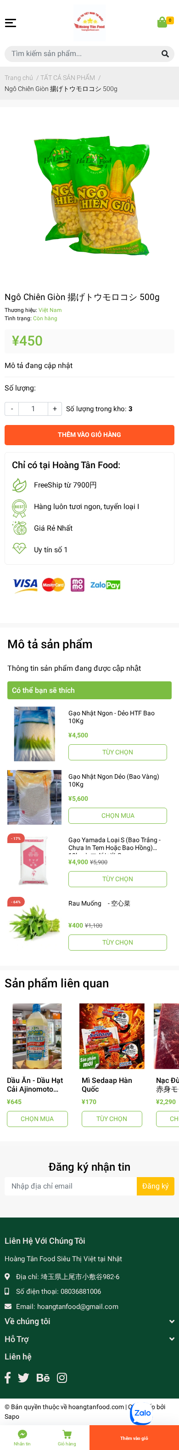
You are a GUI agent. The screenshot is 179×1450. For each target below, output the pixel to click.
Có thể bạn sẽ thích (43, 690)
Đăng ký (155, 1186)
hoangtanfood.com (96, 1406)
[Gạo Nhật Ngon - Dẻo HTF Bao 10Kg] (34, 734)
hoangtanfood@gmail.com (77, 1307)
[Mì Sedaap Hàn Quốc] (112, 1036)
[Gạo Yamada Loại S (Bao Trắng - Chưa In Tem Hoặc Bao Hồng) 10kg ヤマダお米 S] (34, 860)
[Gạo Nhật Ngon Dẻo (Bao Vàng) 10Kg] (34, 797)
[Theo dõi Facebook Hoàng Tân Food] (8, 1378)
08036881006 (81, 1291)
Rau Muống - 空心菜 (99, 903)
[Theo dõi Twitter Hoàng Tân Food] (23, 1378)
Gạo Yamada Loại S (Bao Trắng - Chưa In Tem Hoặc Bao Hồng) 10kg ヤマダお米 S (114, 847)
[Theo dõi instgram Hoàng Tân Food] (62, 1378)
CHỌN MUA (117, 815)
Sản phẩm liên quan (57, 983)
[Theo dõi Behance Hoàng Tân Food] (43, 1378)
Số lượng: (20, 388)
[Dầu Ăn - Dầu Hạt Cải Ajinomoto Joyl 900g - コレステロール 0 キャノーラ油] (37, 1036)
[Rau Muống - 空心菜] (34, 924)
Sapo (12, 1416)
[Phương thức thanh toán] (67, 584)
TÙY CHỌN (117, 752)
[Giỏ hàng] (162, 23)
